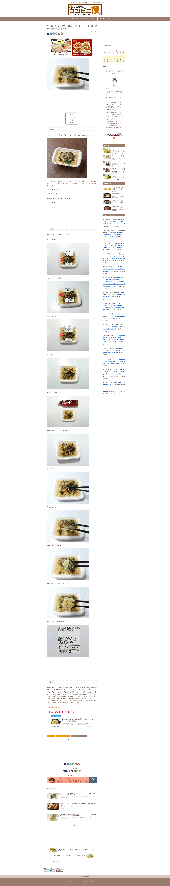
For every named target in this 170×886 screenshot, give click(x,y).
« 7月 (104, 66)
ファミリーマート (51, 736)
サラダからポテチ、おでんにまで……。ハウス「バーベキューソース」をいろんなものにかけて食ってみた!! (114, 258)
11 (107, 58)
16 (123, 58)
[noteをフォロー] (72, 771)
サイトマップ (100, 881)
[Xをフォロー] (66, 771)
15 (120, 58)
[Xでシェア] (48, 33)
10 (104, 58)
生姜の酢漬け (84, 736)
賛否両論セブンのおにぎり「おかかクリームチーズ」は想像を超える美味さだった (114, 350)
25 (107, 61)
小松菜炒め (78, 736)
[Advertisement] (72, 101)
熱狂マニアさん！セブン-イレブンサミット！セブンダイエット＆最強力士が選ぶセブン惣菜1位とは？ (114, 316)
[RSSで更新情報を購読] (80, 771)
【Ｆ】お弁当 (59, 736)
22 (120, 59)
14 (117, 58)
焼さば (73, 736)
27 (114, 61)
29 (120, 61)
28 (117, 61)
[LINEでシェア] (56, 33)
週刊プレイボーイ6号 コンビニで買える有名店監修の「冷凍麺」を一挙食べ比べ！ (114, 361)
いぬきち (114, 85)
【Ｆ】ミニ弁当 (66, 736)
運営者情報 (69, 881)
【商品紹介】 (72, 117)
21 (117, 59)
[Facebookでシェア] (51, 33)
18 (107, 59)
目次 (70, 114)
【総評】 (71, 122)
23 (123, 59)
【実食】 (71, 120)
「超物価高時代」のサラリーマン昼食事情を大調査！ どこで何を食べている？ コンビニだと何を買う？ (114, 234)
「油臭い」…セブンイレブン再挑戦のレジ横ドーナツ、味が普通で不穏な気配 (113, 327)
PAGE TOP (85, 876)
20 (114, 59)
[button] (62, 33)
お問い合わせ (92, 881)
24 (104, 61)
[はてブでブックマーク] (53, 33)
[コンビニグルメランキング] (59, 870)
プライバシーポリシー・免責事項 (81, 881)
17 (104, 59)
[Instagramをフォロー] (69, 771)
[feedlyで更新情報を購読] (77, 771)
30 (123, 61)
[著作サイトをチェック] (64, 771)
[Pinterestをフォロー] (74, 771)
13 (114, 58)
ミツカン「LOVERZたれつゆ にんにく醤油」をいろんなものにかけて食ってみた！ (114, 247)
